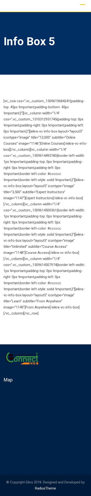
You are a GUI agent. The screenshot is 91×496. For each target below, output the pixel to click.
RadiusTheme (45, 488)
